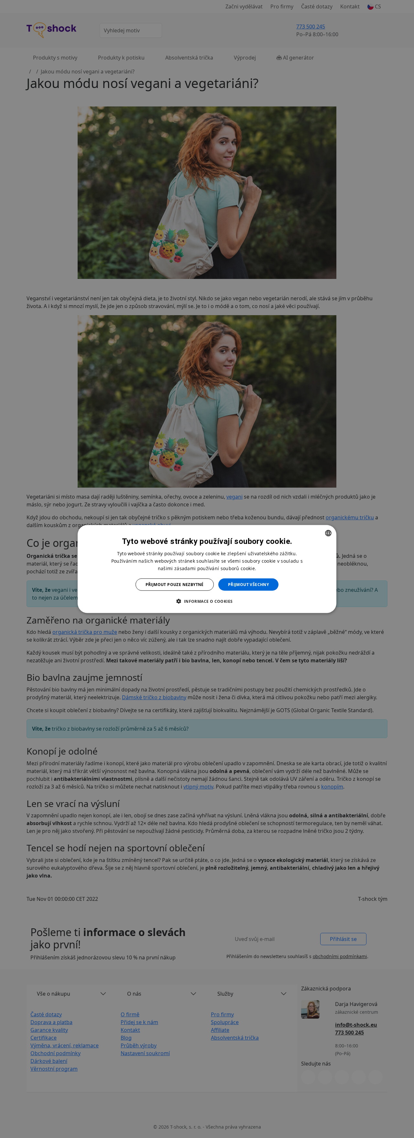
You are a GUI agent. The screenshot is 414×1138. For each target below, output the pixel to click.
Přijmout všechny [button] (248, 584)
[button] (207, 601)
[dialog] (207, 569)
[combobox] (328, 533)
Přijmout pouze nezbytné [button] (175, 584)
